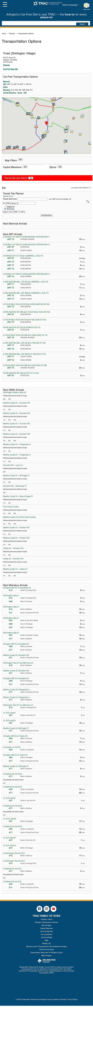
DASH (5, 87)
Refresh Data (4, 188)
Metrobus (6, 90)
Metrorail (6, 81)
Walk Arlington (46, 955)
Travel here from (10, 198)
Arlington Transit (46, 919)
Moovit (11, 196)
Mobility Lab (46, 943)
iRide (46, 940)
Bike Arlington (46, 925)
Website (6, 65)
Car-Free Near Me (10, 69)
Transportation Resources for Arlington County (46, 952)
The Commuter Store (46, 949)
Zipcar (19, 92)
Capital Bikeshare (9, 92)
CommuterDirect (46, 934)
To (4, 203)
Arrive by (10, 208)
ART (4, 84)
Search (82, 24)
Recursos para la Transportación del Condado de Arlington (46, 946)
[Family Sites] (86, 6)
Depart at (11, 206)
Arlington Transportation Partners (46, 922)
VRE (25, 92)
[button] (32, 117)
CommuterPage (46, 937)
